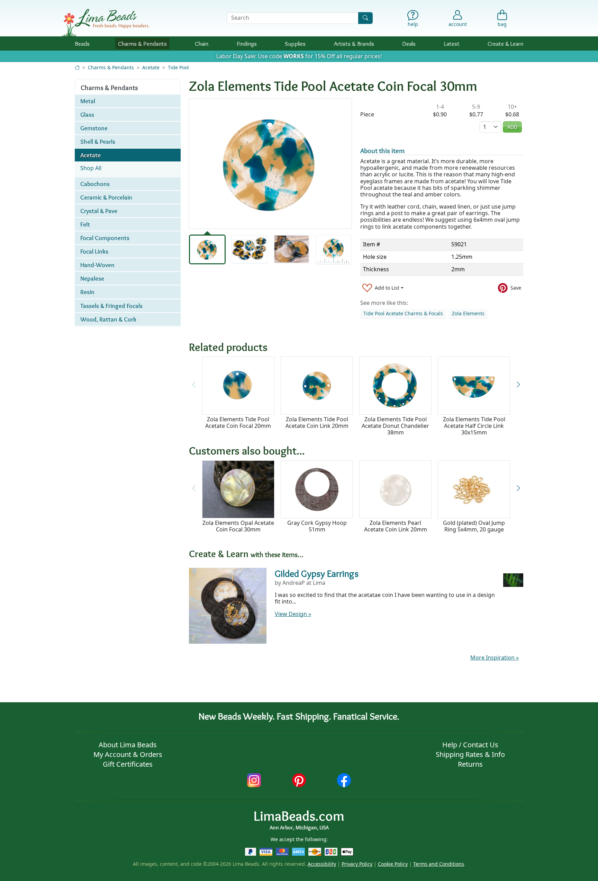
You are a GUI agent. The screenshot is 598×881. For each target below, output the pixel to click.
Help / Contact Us (470, 744)
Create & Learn (505, 43)
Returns (470, 764)
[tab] (207, 249)
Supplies (295, 43)
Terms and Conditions (438, 864)
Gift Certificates (128, 764)
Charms (142, 43)
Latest (452, 43)
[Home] (77, 67)
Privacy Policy (357, 864)
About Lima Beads (128, 744)
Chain (201, 43)
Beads (82, 43)
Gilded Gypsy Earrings (317, 573)
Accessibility (322, 864)
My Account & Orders (127, 754)
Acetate (151, 67)
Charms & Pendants (111, 67)
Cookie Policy (393, 864)
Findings (247, 43)
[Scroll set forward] (518, 384)
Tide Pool (178, 67)
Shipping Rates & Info (470, 754)
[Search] (365, 18)
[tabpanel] (270, 164)
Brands (354, 43)
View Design (293, 614)
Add (512, 127)
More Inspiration (494, 657)
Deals (409, 43)
